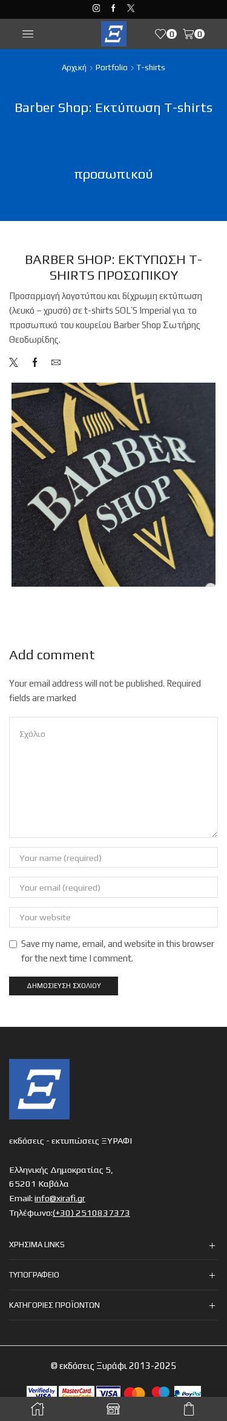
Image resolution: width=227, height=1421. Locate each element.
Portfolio (112, 67)
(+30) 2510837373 (91, 1209)
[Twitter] (131, 8)
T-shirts (151, 67)
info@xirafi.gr (60, 1194)
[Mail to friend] (53, 363)
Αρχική (74, 67)
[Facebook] (113, 8)
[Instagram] (96, 8)
